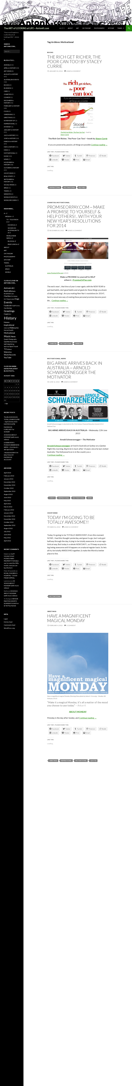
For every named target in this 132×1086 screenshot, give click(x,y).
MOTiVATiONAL (63, 202)
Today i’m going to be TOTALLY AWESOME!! (71, 520)
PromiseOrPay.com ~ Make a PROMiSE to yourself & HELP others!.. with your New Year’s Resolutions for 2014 (76, 216)
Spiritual (6, 346)
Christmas (14, 296)
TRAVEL (119, 28)
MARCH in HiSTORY (10, 141)
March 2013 (8, 507)
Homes (7, 322)
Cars (12, 294)
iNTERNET (7, 127)
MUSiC (6, 156)
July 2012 (7, 531)
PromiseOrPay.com (82, 280)
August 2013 (8, 494)
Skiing (12, 344)
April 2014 (7, 473)
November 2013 (9, 485)
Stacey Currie (65, 135)
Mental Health (8, 330)
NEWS (63, 359)
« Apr (6, 403)
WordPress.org (9, 628)
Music (7, 336)
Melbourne (14, 328)
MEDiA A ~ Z (9, 216)
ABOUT (70, 28)
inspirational (54, 187)
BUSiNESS (7, 88)
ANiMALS (7, 65)
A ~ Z (61, 28)
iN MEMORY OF (9, 121)
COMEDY (7, 97)
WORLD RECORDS (10, 200)
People (6, 339)
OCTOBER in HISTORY (11, 168)
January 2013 (8, 513)
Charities (53, 343)
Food (13, 306)
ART (77, 28)
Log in (6, 619)
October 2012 (9, 522)
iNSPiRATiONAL (9, 124)
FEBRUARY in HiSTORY (12, 106)
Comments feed (9, 625)
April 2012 (7, 541)
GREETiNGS (51, 611)
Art (12, 288)
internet (7, 328)
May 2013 (7, 501)
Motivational (69, 187)
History (10, 318)
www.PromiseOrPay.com (55, 273)
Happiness (7, 314)
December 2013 (9, 482)
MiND (6, 150)
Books (14, 291)
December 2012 (9, 516)
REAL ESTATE (8, 176)
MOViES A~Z (12, 225)
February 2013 (9, 510)
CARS (6, 91)
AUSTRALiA (9, 266)
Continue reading (99, 144)
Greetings (53, 760)
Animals (7, 288)
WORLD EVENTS (9, 197)
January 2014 (8, 479)
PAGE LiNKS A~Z (13, 244)
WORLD (8, 272)
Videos (9, 349)
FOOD (6, 111)
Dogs (17, 299)
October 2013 (9, 488)
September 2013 (9, 491)
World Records (10, 355)
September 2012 (9, 525)
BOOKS (50, 52)
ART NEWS (7, 71)
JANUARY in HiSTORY (11, 130)
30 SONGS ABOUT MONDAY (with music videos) (11, 437)
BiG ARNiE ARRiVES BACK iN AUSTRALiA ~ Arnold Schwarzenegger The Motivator (74, 369)
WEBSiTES (7, 194)
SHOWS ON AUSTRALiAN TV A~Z (13, 230)
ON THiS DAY (86, 28)
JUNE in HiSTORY (10, 138)
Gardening (8, 308)
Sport (11, 346)
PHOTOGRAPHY (99, 28)
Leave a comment (73, 71)
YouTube (7, 357)
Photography (12, 339)
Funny (17, 305)
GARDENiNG (8, 114)
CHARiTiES (51, 202)
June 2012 (7, 535)
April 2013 (7, 504)
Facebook (7, 305)
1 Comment (71, 625)
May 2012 (7, 538)
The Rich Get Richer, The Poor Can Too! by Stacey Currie (74, 61)
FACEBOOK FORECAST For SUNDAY (9, 429)
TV (5, 349)
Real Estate (13, 341)
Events (52, 498)
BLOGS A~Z (12, 241)
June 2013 (7, 497)
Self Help (82, 187)
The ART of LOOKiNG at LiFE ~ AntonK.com (26, 28)
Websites (78, 343)
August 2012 (8, 528)
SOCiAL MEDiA (9, 185)
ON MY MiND (52, 513)
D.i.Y (5, 299)
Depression (10, 299)
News (90, 498)
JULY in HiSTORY (9, 135)
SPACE (6, 188)
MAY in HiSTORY (9, 147)
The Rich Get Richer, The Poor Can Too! (73, 132)
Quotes (93, 760)
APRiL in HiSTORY (10, 68)
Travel (16, 346)
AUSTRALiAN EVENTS (11, 80)
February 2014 (9, 476)
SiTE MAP (111, 28)
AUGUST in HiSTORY (11, 74)
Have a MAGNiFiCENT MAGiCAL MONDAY (69, 618)
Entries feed (8, 622)
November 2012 (9, 519)
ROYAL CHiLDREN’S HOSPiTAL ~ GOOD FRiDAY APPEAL (10, 575)
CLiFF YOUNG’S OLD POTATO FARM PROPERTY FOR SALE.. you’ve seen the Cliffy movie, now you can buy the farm (11, 561)
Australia (8, 291)
